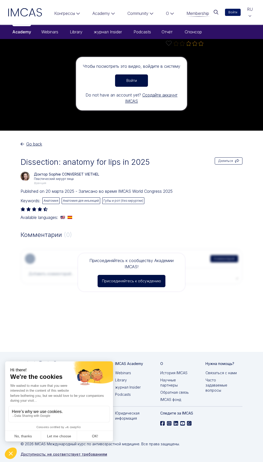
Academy (21, 31)
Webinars (49, 31)
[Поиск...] (216, 12)
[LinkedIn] (176, 423)
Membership (197, 13)
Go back (34, 144)
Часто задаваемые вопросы (216, 385)
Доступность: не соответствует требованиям (64, 454)
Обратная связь (174, 392)
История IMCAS (173, 373)
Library (76, 31)
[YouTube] (182, 423)
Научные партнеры (169, 382)
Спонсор (193, 31)
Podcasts (142, 31)
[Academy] (103, 14)
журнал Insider (108, 31)
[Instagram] (169, 423)
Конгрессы (64, 13)
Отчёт (167, 31)
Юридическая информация (127, 415)
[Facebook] (162, 423)
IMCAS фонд (170, 399)
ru (250, 9)
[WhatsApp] (189, 423)
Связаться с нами (221, 373)
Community (137, 13)
